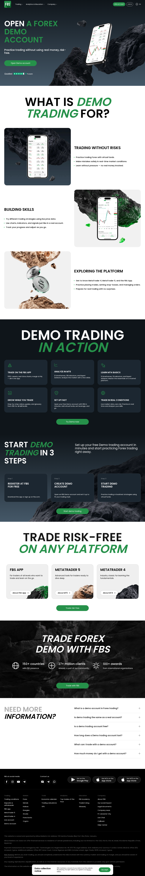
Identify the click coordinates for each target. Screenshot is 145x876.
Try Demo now (72, 422)
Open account (119, 4)
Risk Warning (9, 855)
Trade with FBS (72, 685)
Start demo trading (72, 511)
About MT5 (63, 593)
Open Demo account (20, 63)
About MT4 (108, 593)
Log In (130, 4)
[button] (107, 708)
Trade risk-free (72, 608)
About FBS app (19, 593)
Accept (104, 869)
